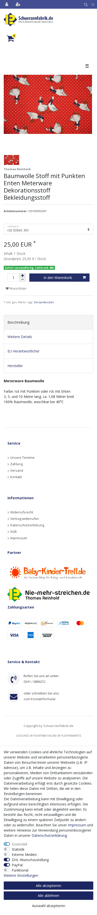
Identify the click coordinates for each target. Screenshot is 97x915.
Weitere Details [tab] (19, 336)
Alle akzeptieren (48, 885)
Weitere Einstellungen (21, 875)
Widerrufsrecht (21, 512)
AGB (13, 531)
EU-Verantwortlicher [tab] (23, 351)
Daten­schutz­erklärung (49, 835)
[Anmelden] (7, 4)
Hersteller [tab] (15, 365)
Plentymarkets (71, 735)
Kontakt (16, 477)
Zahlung (16, 464)
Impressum (18, 538)
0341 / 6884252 (35, 681)
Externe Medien (24, 854)
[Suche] (85, 4)
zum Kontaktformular (40, 699)
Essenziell (19, 844)
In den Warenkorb (58, 277)
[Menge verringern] (22, 279)
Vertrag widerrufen (24, 518)
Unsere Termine (22, 457)
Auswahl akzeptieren (48, 905)
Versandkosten (44, 302)
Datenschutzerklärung (27, 525)
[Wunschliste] (93, 4)
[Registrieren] (18, 4)
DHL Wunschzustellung (30, 859)
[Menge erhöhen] (22, 276)
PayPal (17, 865)
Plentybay (40, 735)
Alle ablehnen (48, 895)
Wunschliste (17, 288)
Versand (16, 470)
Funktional (20, 870)
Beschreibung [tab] (18, 322)
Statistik (18, 849)
